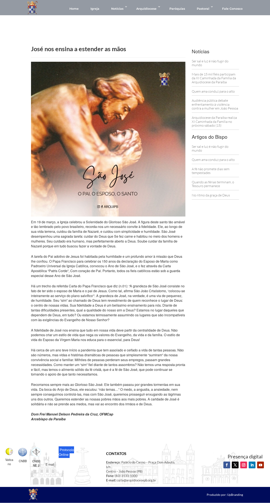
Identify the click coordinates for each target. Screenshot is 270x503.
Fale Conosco (232, 9)
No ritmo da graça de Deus (211, 195)
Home (74, 9)
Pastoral (203, 9)
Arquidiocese (146, 9)
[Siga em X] (235, 465)
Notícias (117, 9)
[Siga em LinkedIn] (252, 465)
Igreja (94, 9)
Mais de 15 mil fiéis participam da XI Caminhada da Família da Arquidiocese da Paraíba (214, 78)
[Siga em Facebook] (226, 465)
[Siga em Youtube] (260, 465)
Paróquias (177, 9)
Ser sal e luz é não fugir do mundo (210, 63)
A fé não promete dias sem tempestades (211, 171)
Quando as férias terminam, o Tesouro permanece (213, 184)
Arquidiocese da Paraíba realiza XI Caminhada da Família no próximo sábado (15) (214, 121)
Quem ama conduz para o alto (213, 91)
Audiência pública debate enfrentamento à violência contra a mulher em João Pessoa (215, 104)
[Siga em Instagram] (243, 465)
